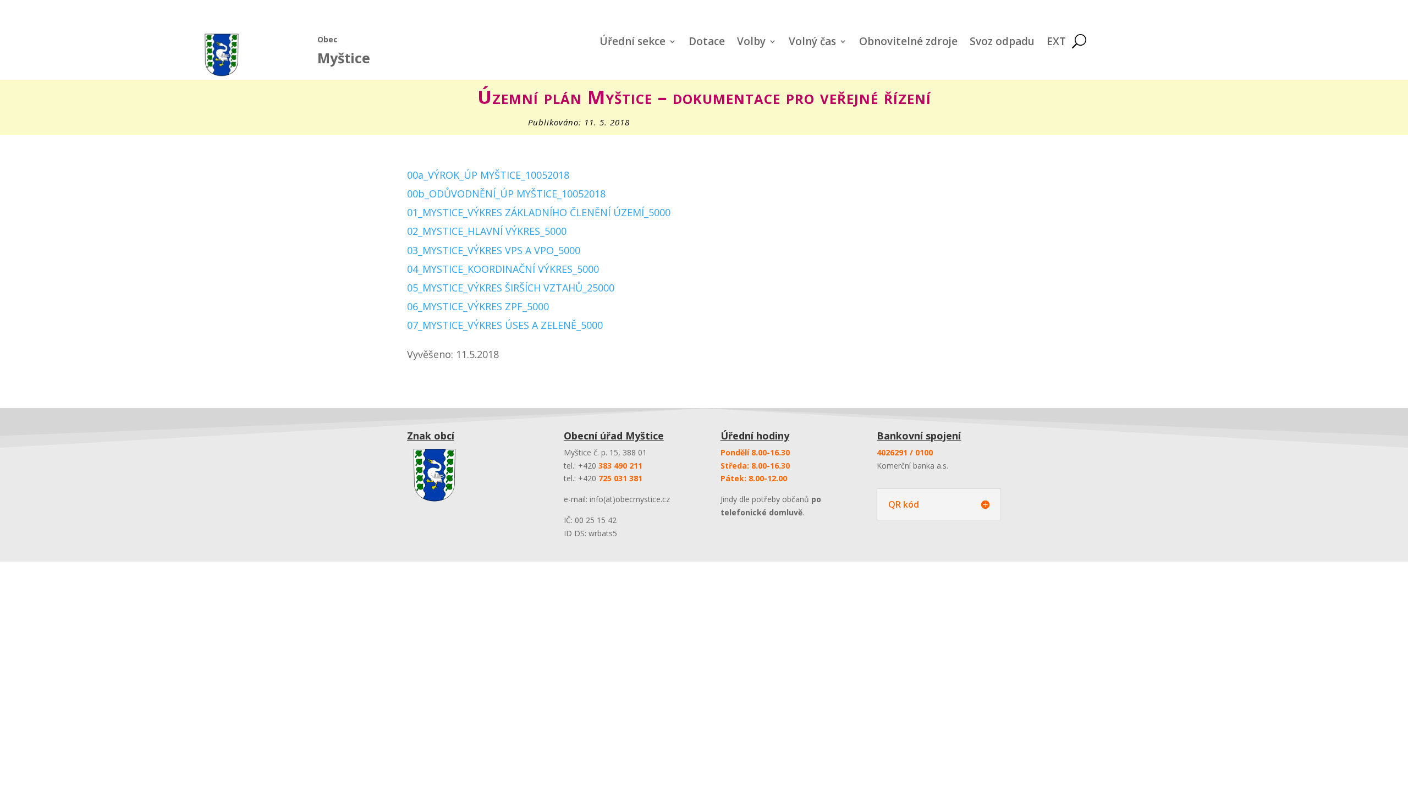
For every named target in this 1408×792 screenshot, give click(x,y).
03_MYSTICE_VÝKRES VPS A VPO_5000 (493, 250)
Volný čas (812, 42)
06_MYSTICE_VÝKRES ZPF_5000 (478, 306)
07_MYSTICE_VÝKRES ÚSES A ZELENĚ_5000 (505, 325)
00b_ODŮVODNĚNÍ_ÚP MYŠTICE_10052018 (506, 193)
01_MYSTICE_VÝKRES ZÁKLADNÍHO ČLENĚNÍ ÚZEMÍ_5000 (538, 212)
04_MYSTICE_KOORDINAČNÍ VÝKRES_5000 (503, 269)
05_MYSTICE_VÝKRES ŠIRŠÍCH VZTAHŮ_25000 (510, 287)
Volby (751, 42)
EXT (1056, 42)
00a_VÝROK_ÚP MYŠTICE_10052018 (488, 175)
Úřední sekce (633, 42)
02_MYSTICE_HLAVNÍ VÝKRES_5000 (486, 231)
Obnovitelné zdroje (908, 42)
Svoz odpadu (1002, 42)
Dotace (707, 42)
